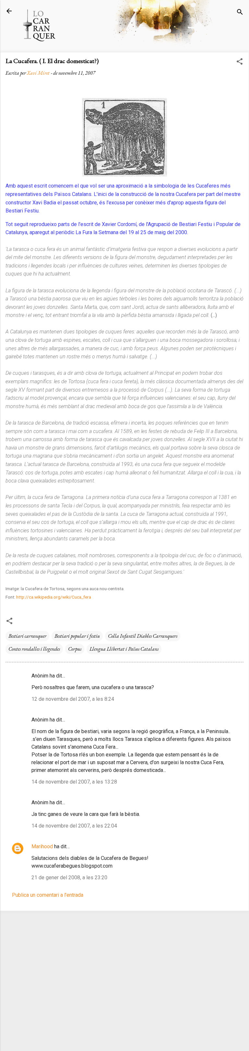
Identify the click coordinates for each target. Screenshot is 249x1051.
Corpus (74, 648)
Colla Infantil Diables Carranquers (142, 636)
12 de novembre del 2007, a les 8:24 (72, 699)
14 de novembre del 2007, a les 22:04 (74, 826)
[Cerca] (240, 13)
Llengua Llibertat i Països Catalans (124, 648)
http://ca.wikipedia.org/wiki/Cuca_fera (53, 597)
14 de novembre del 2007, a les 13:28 (74, 782)
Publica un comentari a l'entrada (47, 895)
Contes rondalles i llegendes (34, 648)
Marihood (42, 846)
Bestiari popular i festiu (77, 636)
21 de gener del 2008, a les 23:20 (69, 877)
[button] (239, 63)
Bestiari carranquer (27, 636)
